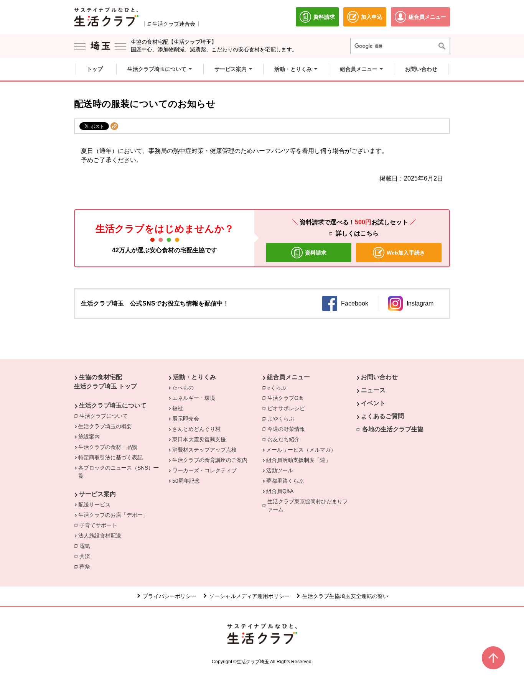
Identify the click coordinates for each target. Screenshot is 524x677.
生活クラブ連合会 (173, 23)
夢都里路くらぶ (285, 481)
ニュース (373, 390)
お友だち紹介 (283, 439)
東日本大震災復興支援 (199, 439)
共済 (86, 556)
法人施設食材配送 (99, 535)
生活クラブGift (285, 398)
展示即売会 (185, 419)
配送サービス (94, 504)
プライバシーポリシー (169, 596)
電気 (86, 546)
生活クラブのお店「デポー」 (113, 515)
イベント (373, 403)
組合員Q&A (279, 491)
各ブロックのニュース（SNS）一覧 (118, 472)
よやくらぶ (282, 419)
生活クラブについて (105, 416)
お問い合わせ (379, 377)
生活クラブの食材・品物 (107, 447)
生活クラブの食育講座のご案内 (209, 460)
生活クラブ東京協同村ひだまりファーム (307, 505)
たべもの (183, 388)
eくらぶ (277, 388)
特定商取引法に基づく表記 (110, 457)
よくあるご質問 (382, 416)
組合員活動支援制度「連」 (298, 460)
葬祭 (86, 567)
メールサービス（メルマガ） (301, 450)
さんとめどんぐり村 (196, 429)
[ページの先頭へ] (493, 657)
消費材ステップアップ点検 (204, 450)
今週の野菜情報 (288, 429)
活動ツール (279, 470)
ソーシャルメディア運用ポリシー (249, 596)
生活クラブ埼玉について (113, 405)
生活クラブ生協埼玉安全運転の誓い (345, 596)
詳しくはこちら (357, 233)
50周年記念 (186, 481)
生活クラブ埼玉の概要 (105, 426)
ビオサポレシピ (288, 408)
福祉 (177, 408)
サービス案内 (97, 494)
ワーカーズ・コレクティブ (204, 470)
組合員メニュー (288, 377)
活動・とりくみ (194, 377)
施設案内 (89, 437)
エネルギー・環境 (193, 398)
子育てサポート (98, 525)
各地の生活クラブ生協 (392, 429)
